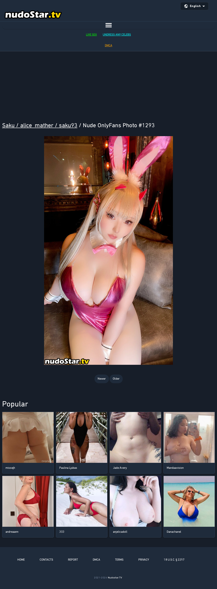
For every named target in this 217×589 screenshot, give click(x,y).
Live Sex (91, 34)
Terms (119, 559)
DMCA (108, 45)
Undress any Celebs (117, 34)
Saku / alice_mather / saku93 (39, 125)
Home (21, 559)
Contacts (46, 559)
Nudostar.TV (115, 577)
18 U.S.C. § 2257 (174, 559)
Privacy (143, 559)
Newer (102, 378)
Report (73, 559)
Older (116, 378)
